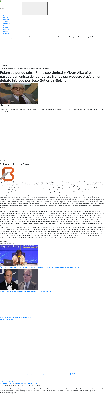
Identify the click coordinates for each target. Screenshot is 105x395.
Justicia (5, 22)
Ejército (5, 27)
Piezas (7, 37)
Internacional (7, 29)
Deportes (6, 31)
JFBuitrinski (74, 374)
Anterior (6, 319)
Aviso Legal (20, 383)
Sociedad (6, 33)
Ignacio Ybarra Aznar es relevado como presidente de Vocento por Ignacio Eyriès (25, 291)
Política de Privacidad (7, 383)
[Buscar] (35, 8)
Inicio (5, 16)
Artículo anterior (5, 317)
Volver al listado (15, 317)
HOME (2, 37)
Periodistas (6, 20)
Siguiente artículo (25, 317)
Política (5, 18)
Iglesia (5, 25)
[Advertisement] (49, 52)
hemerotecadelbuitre (35, 374)
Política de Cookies (31, 383)
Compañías (6, 23)
